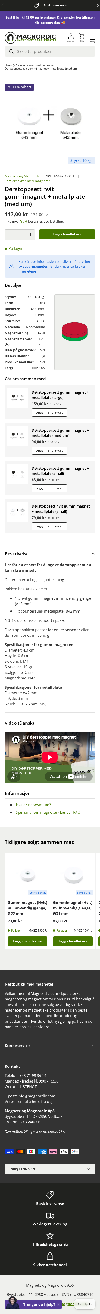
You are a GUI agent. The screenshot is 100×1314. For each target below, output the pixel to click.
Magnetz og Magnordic (22, 176)
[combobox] (50, 51)
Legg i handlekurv (67, 234)
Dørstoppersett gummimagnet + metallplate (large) (60, 395)
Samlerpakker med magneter (35, 65)
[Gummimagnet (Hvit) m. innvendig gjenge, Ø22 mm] (27, 875)
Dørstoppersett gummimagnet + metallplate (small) (60, 471)
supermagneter (35, 266)
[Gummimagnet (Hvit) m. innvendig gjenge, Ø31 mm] (73, 875)
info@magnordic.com (69, 1303)
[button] (82, 38)
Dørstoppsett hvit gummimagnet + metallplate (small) (61, 509)
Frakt (23, 221)
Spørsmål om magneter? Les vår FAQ (48, 812)
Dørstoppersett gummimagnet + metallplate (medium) (60, 433)
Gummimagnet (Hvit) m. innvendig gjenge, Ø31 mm (72, 908)
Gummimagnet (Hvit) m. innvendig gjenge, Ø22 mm (27, 908)
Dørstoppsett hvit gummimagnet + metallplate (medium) (41, 68)
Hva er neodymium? (33, 804)
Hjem (8, 65)
